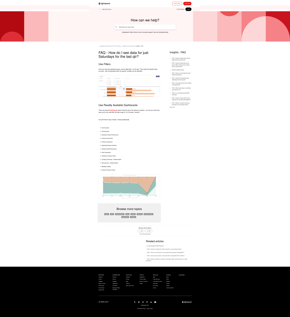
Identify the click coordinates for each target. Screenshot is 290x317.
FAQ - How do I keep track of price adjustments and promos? (181, 59)
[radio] (141, 231)
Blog (154, 277)
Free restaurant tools (157, 281)
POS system (101, 285)
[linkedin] (151, 302)
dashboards (125, 217)
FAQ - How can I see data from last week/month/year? (181, 74)
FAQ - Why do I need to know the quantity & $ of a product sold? (180, 103)
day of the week (148, 214)
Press (167, 279)
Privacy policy (150, 308)
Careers (168, 285)
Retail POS (101, 275)
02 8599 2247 (104, 302)
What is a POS (102, 283)
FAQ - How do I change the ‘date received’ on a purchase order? (164, 249)
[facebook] (135, 302)
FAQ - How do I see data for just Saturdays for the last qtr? (180, 79)
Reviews (168, 281)
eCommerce (129, 275)
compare (133, 217)
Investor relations (170, 287)
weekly (133, 214)
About (167, 277)
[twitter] (139, 302)
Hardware (101, 281)
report (106, 214)
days (127, 214)
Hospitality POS (116, 275)
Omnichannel (101, 287)
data (112, 214)
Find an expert (143, 279)
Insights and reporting (128, 46)
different (140, 214)
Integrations (115, 283)
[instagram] (143, 302)
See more (172, 107)
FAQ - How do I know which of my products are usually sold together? (181, 98)
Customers (115, 285)
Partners (142, 275)
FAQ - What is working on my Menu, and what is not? (181, 89)
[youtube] (155, 302)
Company (168, 275)
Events (154, 287)
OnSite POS (101, 290)
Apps (127, 281)
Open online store (130, 285)
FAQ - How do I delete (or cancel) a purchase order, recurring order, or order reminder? (166, 260)
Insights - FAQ (139, 46)
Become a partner (143, 281)
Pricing (100, 279)
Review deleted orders (178, 70)
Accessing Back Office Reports (155, 246)
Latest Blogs (182, 275)
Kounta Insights (120, 214)
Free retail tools (156, 279)
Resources (155, 275)
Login (188, 9)
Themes (128, 283)
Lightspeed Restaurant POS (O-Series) (110, 46)
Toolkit (141, 283)
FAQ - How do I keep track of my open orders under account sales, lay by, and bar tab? (181, 64)
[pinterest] (147, 302)
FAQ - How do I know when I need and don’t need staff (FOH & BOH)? (165, 256)
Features (100, 277)
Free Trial (187, 3)
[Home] (106, 3)
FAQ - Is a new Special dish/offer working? (180, 94)
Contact (168, 283)
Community (155, 285)
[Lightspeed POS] (186, 302)
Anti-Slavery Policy (141, 308)
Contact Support (180, 9)
